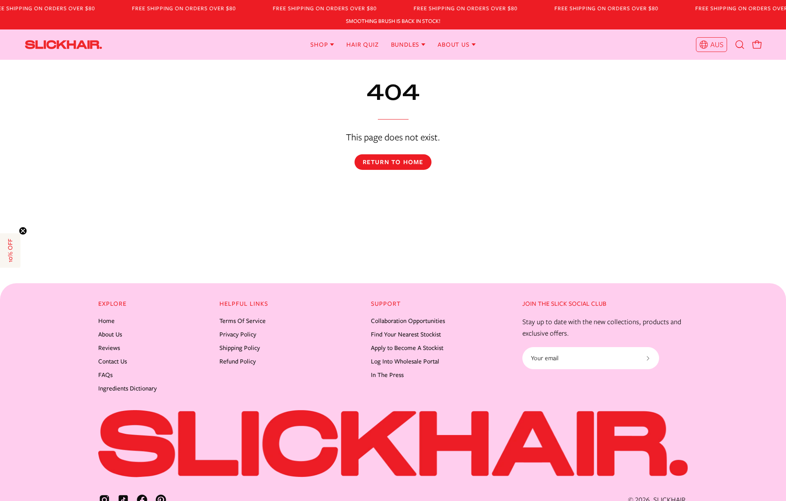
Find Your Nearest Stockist (406, 334)
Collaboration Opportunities (408, 320)
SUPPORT (386, 304)
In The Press (387, 374)
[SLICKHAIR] (39, 45)
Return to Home (393, 162)
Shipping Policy (239, 347)
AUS (716, 44)
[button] (739, 44)
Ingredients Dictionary (127, 388)
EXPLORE (112, 304)
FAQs (105, 374)
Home (106, 320)
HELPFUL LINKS (243, 304)
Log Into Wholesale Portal (405, 361)
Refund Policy (237, 361)
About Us (110, 334)
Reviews (109, 347)
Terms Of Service (242, 320)
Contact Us (112, 361)
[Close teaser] (23, 231)
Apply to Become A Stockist (407, 347)
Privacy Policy (237, 334)
